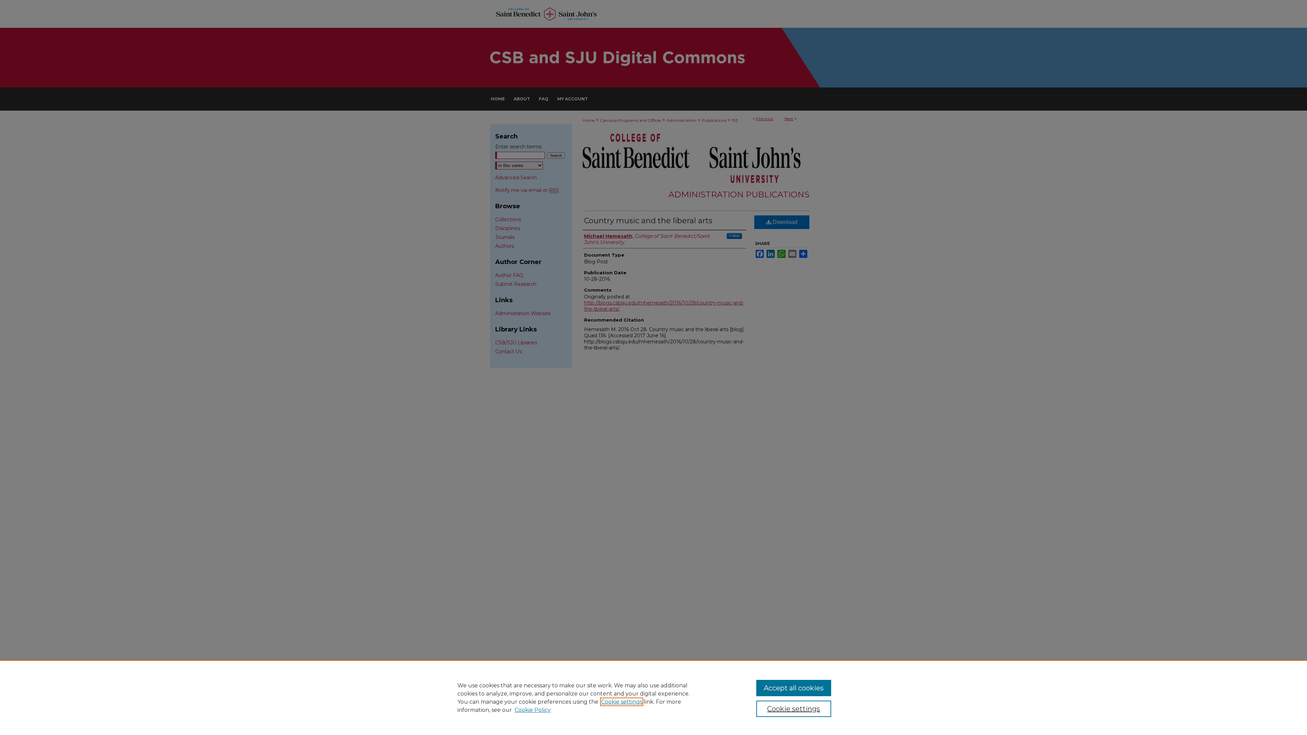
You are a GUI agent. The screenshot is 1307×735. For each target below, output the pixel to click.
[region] (653, 697)
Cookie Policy (533, 710)
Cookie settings (621, 702)
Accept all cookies (794, 688)
